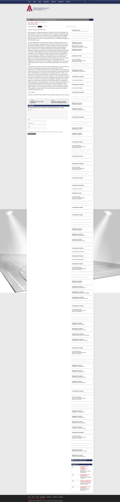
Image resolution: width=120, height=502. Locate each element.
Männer (32, 22)
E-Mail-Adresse (30, 123)
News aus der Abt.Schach (80, 460)
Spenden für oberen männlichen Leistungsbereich (84, 467)
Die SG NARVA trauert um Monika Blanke (85, 487)
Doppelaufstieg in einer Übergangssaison (84, 475)
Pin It (45, 26)
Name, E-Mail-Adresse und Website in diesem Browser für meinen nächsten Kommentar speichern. (45, 131)
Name (29, 119)
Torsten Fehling (33, 26)
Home (29, 22)
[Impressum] (31, 498)
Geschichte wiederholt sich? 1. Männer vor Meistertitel (86, 481)
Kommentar (30, 109)
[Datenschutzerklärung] (40, 498)
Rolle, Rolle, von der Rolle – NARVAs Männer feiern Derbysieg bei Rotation (59, 102)
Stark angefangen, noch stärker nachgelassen (36, 102)
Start (29, 1)
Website (29, 126)
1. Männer (36, 22)
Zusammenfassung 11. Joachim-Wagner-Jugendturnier (45, 19)
